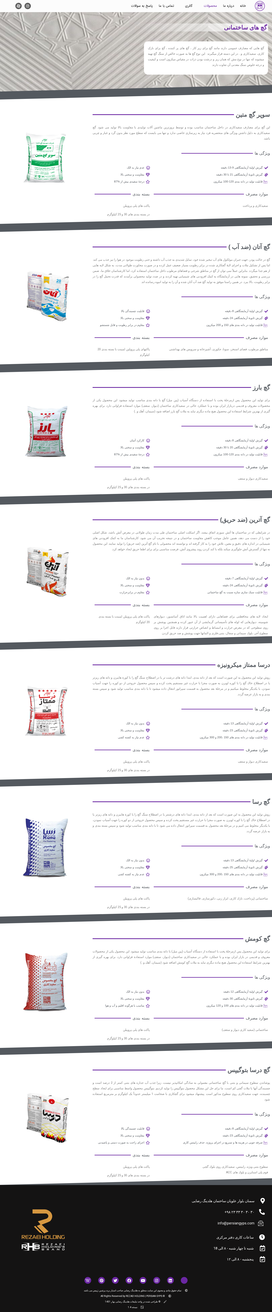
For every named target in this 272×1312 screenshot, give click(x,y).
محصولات (210, 5)
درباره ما (228, 5)
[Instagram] (27, 6)
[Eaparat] (184, 1280)
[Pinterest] (101, 1280)
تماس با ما (166, 5)
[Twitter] (115, 1280)
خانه (243, 5)
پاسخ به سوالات (142, 5)
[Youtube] (143, 1280)
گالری (188, 5)
